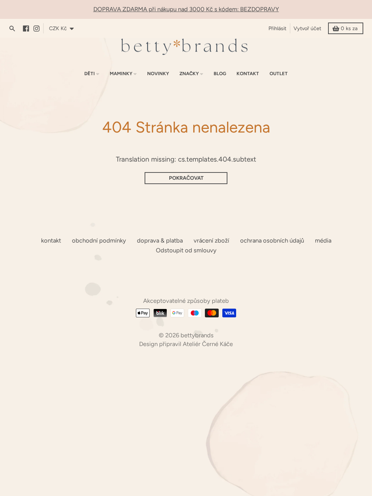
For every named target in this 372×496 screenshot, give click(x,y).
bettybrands (197, 335)
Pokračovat (186, 178)
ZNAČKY (189, 73)
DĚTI (89, 73)
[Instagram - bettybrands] (38, 28)
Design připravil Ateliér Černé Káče (186, 343)
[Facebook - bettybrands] (28, 28)
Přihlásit (277, 28)
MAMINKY (121, 73)
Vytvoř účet (307, 28)
